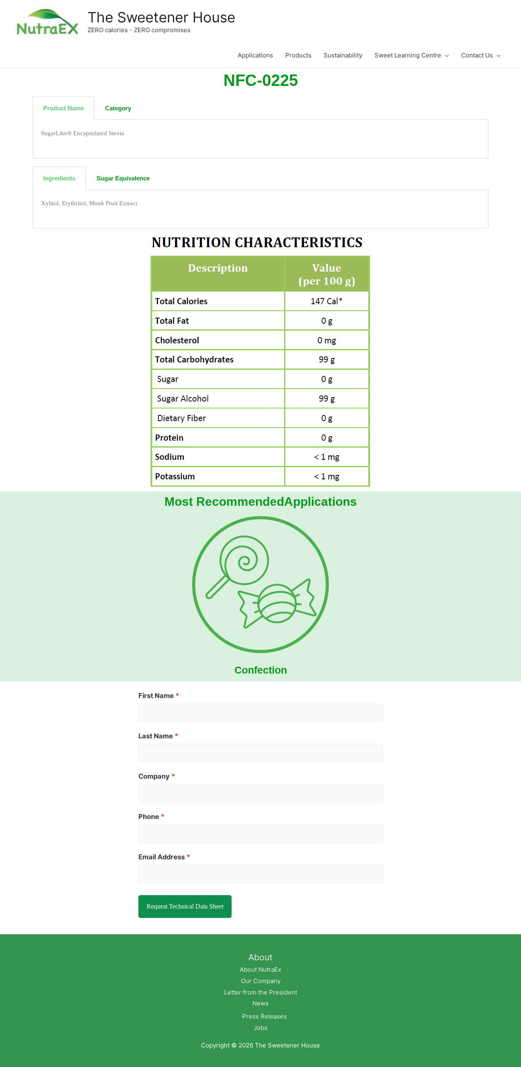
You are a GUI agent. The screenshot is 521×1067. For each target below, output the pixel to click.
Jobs (260, 1028)
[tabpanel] (260, 139)
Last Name (155, 736)
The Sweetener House (161, 17)
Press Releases (264, 1016)
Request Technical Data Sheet (185, 906)
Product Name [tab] (63, 108)
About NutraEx (260, 969)
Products (298, 55)
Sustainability (343, 55)
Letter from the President (260, 992)
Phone (148, 816)
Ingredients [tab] (59, 178)
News (260, 1003)
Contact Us (477, 55)
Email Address (161, 857)
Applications (255, 55)
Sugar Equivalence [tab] (123, 178)
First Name (156, 696)
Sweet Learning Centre (407, 55)
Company (154, 776)
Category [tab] (118, 108)
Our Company (260, 981)
